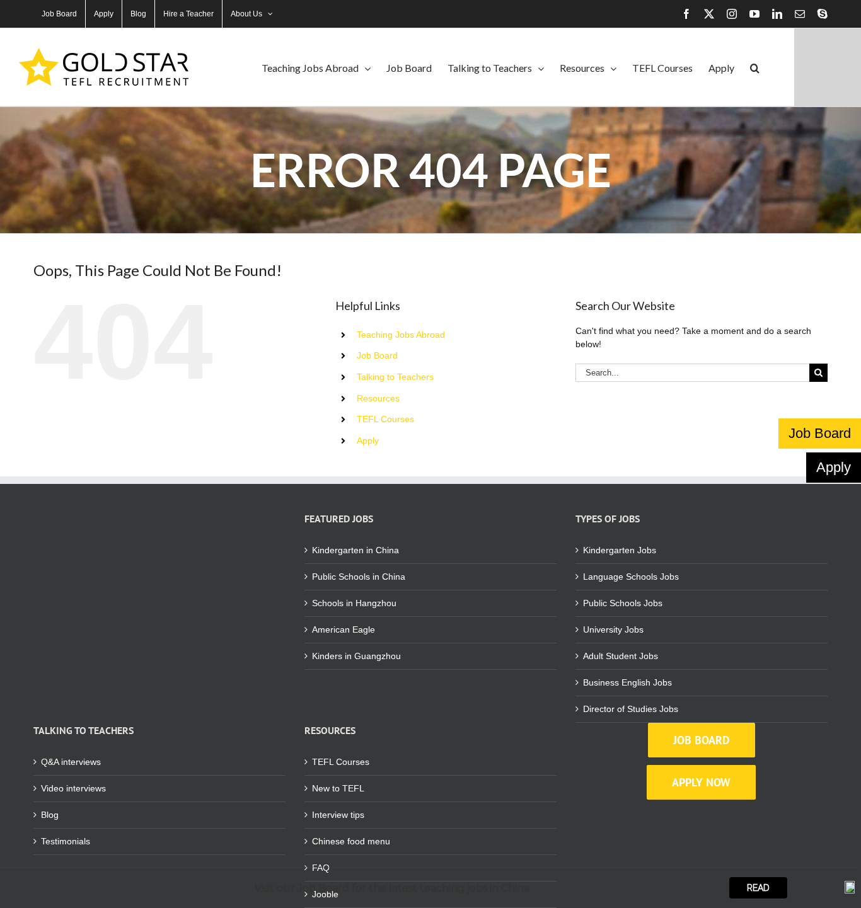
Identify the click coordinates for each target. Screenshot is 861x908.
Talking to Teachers (395, 377)
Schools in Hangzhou (354, 603)
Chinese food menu (351, 841)
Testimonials (65, 841)
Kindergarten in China (355, 550)
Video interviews (73, 788)
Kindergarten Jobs (619, 550)
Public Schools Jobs (622, 603)
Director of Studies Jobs (630, 709)
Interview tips (338, 815)
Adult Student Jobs (620, 656)
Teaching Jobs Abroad (401, 335)
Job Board (377, 355)
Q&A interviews (71, 762)
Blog (50, 815)
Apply (368, 440)
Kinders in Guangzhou (356, 656)
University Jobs (613, 629)
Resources (378, 398)
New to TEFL (338, 788)
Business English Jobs (627, 682)
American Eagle (343, 629)
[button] (755, 67)
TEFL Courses (385, 419)
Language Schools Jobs (631, 577)
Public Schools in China (358, 577)
